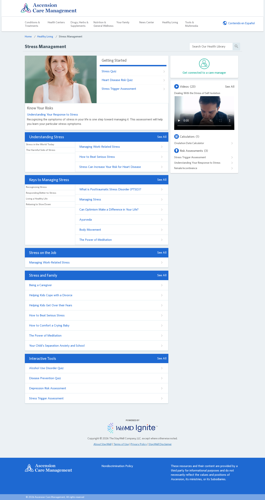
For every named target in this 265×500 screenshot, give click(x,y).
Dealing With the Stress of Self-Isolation (197, 93)
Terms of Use (121, 444)
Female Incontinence (185, 168)
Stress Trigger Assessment (119, 89)
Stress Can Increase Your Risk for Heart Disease (110, 167)
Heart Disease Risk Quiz (117, 80)
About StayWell (103, 444)
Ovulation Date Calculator (189, 143)
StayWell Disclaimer (160, 444)
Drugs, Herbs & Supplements (79, 24)
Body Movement (90, 229)
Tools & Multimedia (191, 24)
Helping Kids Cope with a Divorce (50, 295)
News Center (146, 22)
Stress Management (70, 36)
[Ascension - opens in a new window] (59, 468)
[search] (211, 46)
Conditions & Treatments (32, 24)
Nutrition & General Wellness (103, 24)
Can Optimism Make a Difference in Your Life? (109, 209)
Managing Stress (90, 199)
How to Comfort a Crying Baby (49, 325)
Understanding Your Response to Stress (52, 114)
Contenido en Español (241, 23)
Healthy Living (170, 22)
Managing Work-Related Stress (99, 147)
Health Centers (56, 22)
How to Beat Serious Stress (97, 157)
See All (161, 137)
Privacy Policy (139, 444)
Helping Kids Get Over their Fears (50, 305)
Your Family (122, 22)
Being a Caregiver (40, 285)
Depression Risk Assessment (47, 388)
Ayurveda (85, 219)
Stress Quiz (109, 71)
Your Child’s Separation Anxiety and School (57, 345)
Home (28, 36)
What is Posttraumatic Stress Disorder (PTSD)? (110, 189)
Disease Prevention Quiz (45, 378)
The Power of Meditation (95, 240)
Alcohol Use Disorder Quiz (46, 368)
